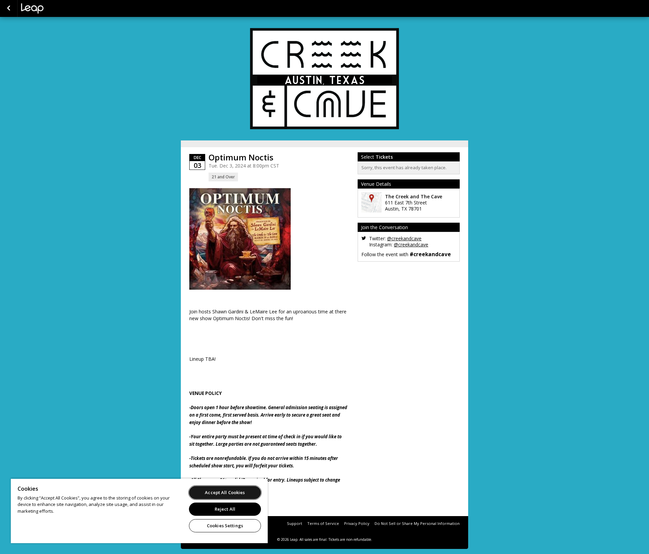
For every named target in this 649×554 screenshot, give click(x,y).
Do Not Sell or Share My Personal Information (417, 523)
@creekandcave (404, 238)
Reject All (225, 509)
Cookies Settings (225, 526)
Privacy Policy (356, 523)
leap (55, 8)
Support (294, 523)
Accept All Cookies (225, 492)
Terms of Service (323, 523)
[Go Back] (8, 8)
